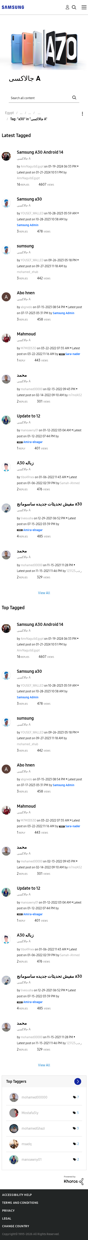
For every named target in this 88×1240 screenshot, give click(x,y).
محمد (22, 375)
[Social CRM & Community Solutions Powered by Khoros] (73, 1180)
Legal (6, 1218)
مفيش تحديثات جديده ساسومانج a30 (49, 504)
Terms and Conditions (20, 1203)
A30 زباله (25, 462)
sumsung (25, 245)
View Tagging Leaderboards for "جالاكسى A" (44, 1081)
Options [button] (75, 113)
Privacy (8, 1211)
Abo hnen (26, 292)
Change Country (15, 1226)
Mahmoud (26, 333)
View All (44, 593)
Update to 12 (28, 416)
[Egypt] (13, 7)
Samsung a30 (29, 199)
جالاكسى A (24, 158)
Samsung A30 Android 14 (40, 152)
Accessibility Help (17, 1195)
